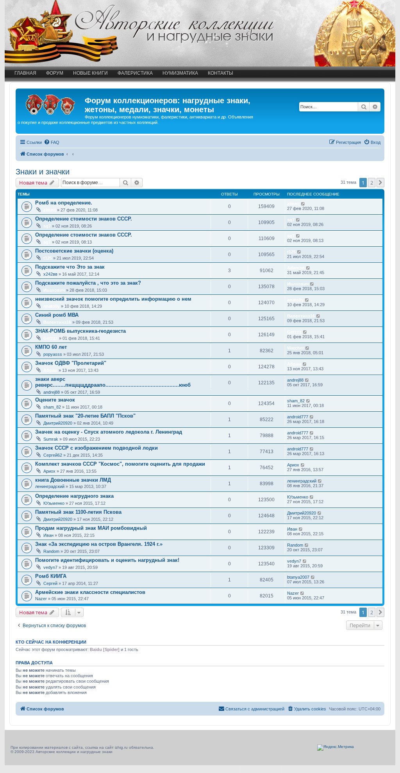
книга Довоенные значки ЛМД (73, 480)
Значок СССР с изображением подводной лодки (96, 448)
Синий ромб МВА (57, 315)
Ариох (49, 471)
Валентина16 (57, 322)
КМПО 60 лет (51, 347)
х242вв (50, 274)
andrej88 (51, 392)
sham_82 (52, 407)
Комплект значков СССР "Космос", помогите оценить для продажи (120, 464)
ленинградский (49, 486)
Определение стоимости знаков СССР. (83, 219)
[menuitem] (51, 142)
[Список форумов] (51, 102)
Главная (25, 73)
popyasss (52, 354)
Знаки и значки (43, 171)
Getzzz (50, 338)
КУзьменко (53, 503)
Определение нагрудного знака (74, 496)
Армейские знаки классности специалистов (90, 592)
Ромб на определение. (63, 203)
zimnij (49, 210)
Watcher (295, 348)
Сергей (50, 583)
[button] (380, 182)
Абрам (50, 370)
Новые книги (90, 73)
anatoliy (51, 306)
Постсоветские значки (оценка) (74, 251)
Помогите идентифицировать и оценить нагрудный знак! (107, 560)
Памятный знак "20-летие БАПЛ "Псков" (85, 416)
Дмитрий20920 (57, 423)
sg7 (47, 226)
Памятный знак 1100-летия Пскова (78, 512)
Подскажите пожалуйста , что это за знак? (88, 283)
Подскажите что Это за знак (70, 267)
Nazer (41, 598)
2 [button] (371, 182)
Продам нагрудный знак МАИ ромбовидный (91, 528)
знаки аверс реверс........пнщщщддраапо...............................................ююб (113, 382)
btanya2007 (298, 577)
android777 (297, 416)
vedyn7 (50, 567)
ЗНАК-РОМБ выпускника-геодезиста (80, 331)
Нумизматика (180, 73)
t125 (47, 258)
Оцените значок (55, 400)
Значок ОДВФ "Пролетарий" (70, 363)
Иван (48, 535)
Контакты (220, 73)
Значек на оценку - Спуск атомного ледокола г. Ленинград (108, 432)
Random (51, 551)
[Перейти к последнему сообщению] (303, 203)
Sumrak (50, 439)
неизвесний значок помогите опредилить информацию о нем (113, 299)
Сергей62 (52, 455)
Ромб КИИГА (50, 576)
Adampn (296, 267)
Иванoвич (54, 290)
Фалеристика (135, 73)
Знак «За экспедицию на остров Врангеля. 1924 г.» (98, 544)
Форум (54, 73)
